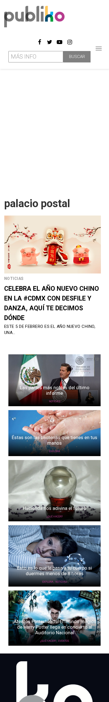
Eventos (63, 641)
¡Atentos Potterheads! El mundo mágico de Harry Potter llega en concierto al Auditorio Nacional (54, 627)
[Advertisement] (54, 131)
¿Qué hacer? (55, 516)
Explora (54, 451)
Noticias (14, 278)
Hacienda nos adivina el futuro (54, 508)
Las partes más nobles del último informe (54, 390)
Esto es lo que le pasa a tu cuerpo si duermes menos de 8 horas (54, 570)
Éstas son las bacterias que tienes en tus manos (54, 440)
